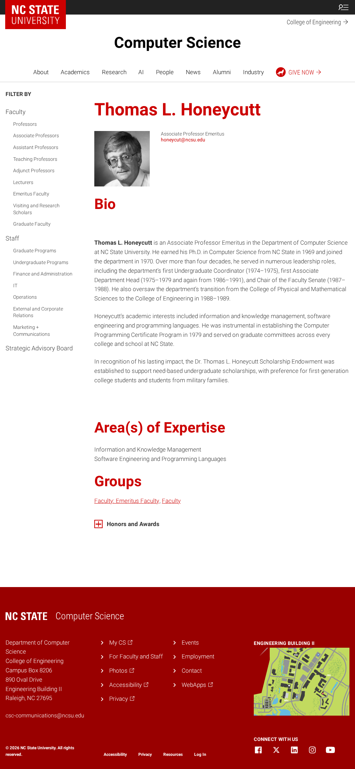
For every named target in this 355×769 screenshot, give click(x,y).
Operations (25, 297)
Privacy (145, 754)
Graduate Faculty (32, 224)
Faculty (16, 111)
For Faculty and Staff (136, 656)
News (193, 72)
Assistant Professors (35, 147)
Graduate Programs (34, 250)
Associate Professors (36, 135)
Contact (192, 670)
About (41, 72)
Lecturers (23, 182)
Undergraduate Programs (40, 262)
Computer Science (177, 43)
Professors (25, 124)
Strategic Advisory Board (39, 348)
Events (190, 642)
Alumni (222, 72)
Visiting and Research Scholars (36, 209)
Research (114, 72)
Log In (200, 754)
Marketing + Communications (31, 330)
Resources (173, 754)
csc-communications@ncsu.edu (45, 715)
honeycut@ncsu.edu (183, 139)
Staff (12, 238)
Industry (253, 72)
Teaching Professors (35, 159)
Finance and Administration (42, 274)
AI (141, 72)
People (165, 72)
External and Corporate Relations (38, 312)
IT (15, 285)
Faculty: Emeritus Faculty (126, 500)
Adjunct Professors (33, 170)
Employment (198, 656)
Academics (75, 72)
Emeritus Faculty (31, 193)
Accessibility (115, 754)
